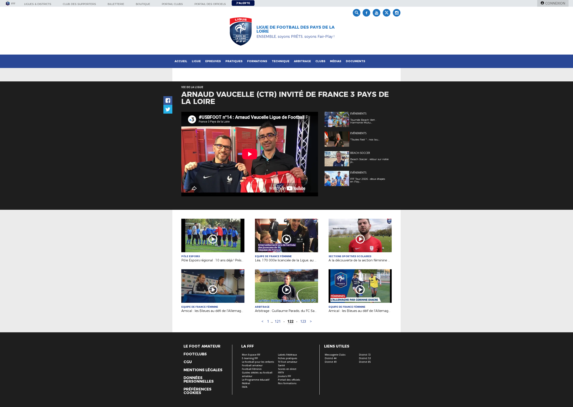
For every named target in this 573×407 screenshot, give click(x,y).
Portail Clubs (172, 4)
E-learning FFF (250, 358)
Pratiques (234, 61)
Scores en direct (287, 369)
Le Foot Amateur (202, 346)
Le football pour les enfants (258, 361)
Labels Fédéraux (287, 354)
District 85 (365, 361)
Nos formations (287, 383)
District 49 (330, 361)
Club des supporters (79, 4)
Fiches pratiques (287, 358)
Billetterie (116, 4)
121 (278, 321)
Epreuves (213, 61)
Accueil (181, 61)
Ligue (196, 61)
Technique (280, 61)
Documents (355, 61)
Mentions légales (203, 370)
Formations (257, 61)
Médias (335, 61)
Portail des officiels (210, 4)
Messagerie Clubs (335, 354)
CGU (188, 362)
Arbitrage (302, 61)
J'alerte (243, 3)
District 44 (330, 358)
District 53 (365, 358)
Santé (281, 365)
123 (303, 321)
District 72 (365, 354)
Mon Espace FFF (251, 354)
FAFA (244, 387)
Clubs (320, 61)
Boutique (143, 4)
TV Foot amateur (287, 361)
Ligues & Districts (37, 4)
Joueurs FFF (284, 376)
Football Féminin (252, 369)
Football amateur (252, 365)
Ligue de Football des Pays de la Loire (296, 29)
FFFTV (281, 372)
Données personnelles (199, 379)
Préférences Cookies (197, 391)
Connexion (555, 3)
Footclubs (195, 354)
